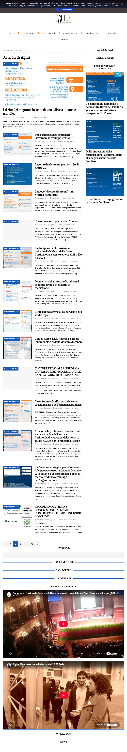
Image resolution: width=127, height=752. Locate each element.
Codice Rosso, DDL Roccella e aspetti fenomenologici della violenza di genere (59, 340)
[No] (124, 6)
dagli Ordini (63, 570)
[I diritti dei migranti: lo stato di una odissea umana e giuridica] (43, 84)
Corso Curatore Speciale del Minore (56, 221)
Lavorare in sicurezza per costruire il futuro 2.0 (57, 166)
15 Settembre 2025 (12, 117)
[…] (24, 126)
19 (32, 544)
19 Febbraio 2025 (43, 291)
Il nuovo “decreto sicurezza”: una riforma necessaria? (54, 193)
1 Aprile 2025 (41, 224)
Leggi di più (67, 9)
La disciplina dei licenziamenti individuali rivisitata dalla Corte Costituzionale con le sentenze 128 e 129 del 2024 (58, 252)
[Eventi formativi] (17, 174)
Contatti (64, 39)
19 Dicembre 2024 (43, 318)
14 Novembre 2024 (44, 444)
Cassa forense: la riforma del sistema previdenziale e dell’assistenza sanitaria (58, 403)
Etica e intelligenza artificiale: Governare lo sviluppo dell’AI (52, 136)
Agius (25, 117)
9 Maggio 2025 (42, 198)
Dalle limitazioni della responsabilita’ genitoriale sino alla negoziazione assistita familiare (104, 156)
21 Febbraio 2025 (43, 261)
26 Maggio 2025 (43, 171)
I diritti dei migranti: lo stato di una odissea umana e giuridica (39, 112)
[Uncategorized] (17, 144)
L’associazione (28, 33)
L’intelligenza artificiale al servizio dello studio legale (58, 313)
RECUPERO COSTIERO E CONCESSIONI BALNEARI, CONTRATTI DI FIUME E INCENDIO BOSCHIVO (58, 511)
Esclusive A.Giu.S (64, 562)
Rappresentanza (70, 33)
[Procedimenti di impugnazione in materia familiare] (105, 182)
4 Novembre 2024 (43, 483)
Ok (58, 9)
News (63, 742)
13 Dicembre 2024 (43, 345)
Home (12, 33)
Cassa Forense (105, 57)
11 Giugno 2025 (42, 141)
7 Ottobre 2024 (43, 520)
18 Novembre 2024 (44, 408)
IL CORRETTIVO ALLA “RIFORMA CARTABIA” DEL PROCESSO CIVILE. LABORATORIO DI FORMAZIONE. (58, 372)
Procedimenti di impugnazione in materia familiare (104, 201)
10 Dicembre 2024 (43, 378)
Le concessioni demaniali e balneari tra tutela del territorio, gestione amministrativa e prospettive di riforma (104, 108)
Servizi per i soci (92, 33)
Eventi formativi (49, 33)
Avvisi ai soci (63, 733)
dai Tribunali (105, 49)
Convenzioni (111, 33)
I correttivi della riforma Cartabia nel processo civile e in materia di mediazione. (57, 285)
